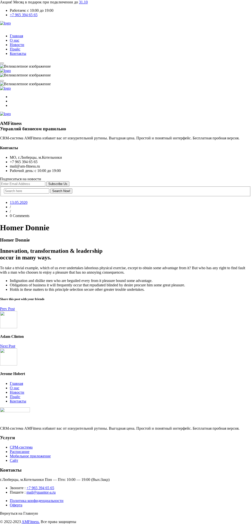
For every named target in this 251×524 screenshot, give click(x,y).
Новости (17, 45)
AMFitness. (31, 522)
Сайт (14, 460)
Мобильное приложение (30, 456)
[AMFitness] (5, 23)
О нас (14, 40)
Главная (16, 36)
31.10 (83, 2)
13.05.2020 (18, 202)
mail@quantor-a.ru (41, 492)
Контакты (18, 53)
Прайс (15, 49)
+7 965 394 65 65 (24, 15)
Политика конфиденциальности (36, 501)
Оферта (16, 505)
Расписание (19, 452)
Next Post (7, 346)
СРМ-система (21, 447)
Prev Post (7, 309)
